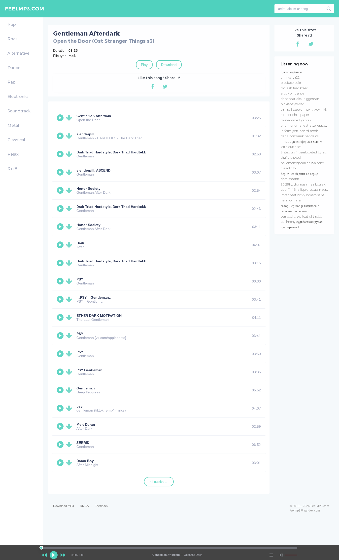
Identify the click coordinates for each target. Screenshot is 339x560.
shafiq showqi (291, 157)
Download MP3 (63, 506)
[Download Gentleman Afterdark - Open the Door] (70, 118)
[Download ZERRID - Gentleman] (70, 445)
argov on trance (292, 93)
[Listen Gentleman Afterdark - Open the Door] (61, 118)
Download (169, 65)
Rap (11, 82)
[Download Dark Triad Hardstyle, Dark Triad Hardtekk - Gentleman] (70, 154)
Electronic (17, 96)
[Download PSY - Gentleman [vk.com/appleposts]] (70, 336)
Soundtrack (19, 111)
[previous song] (44, 555)
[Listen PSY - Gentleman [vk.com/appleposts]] (61, 336)
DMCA (84, 506)
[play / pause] (54, 555)
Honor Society (88, 188)
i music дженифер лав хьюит (301, 141)
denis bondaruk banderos (299, 136)
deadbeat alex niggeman (300, 99)
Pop (11, 24)
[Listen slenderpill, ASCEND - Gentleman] (61, 172)
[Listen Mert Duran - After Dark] (61, 426)
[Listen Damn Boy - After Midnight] (61, 463)
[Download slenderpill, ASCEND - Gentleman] (70, 172)
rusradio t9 (289, 168)
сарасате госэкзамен (295, 211)
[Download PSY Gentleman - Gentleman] (70, 372)
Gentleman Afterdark (93, 116)
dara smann (290, 179)
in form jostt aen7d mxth (299, 131)
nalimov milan (291, 200)
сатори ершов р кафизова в (300, 206)
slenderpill (85, 134)
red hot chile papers (295, 115)
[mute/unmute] (281, 555)
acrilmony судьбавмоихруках (302, 222)
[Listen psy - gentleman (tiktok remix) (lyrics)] (61, 408)
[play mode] (271, 555)
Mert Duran (85, 424)
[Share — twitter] (165, 87)
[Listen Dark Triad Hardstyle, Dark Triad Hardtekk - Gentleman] (61, 154)
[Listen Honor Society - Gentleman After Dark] (61, 190)
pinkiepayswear (292, 104)
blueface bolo (291, 83)
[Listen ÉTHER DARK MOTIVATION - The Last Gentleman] (61, 318)
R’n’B (12, 168)
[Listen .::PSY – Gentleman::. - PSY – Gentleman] (61, 299)
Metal (13, 125)
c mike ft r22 (290, 77)
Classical (16, 140)
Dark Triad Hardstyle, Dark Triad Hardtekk (111, 152)
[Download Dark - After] (70, 245)
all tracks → (159, 482)
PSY (79, 279)
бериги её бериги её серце (299, 174)
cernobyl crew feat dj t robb (301, 216)
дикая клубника (292, 72)
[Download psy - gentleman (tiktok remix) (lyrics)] (70, 408)
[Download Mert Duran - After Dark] (70, 426)
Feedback (101, 506)
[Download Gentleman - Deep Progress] (70, 390)
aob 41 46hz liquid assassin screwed (307, 189)
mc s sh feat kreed (294, 88)
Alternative (18, 53)
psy (79, 406)
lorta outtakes (291, 147)
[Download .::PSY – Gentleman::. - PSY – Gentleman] (70, 299)
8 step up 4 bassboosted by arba (305, 152)
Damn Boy (85, 461)
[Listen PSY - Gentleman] (61, 281)
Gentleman (85, 388)
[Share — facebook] (153, 87)
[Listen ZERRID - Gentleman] (61, 445)
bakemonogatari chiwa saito (302, 163)
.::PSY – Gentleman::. (94, 297)
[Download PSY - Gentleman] (70, 281)
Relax (13, 154)
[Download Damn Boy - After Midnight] (70, 463)
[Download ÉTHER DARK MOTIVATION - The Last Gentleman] (70, 318)
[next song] (63, 555)
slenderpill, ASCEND (93, 170)
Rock (12, 39)
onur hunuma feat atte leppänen (306, 125)
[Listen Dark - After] (61, 245)
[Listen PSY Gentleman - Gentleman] (61, 372)
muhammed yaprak (296, 120)
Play (144, 65)
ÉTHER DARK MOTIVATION (99, 316)
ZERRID (82, 443)
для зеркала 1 (290, 227)
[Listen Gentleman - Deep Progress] (61, 390)
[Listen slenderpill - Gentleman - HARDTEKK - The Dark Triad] (61, 136)
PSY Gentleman (89, 370)
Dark (80, 243)
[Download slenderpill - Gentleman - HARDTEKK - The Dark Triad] (70, 136)
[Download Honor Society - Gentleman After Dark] (70, 190)
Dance (13, 67)
